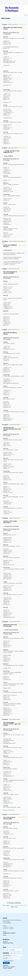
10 (24, 905)
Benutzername (6, 955)
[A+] (16, 3)
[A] (14, 3)
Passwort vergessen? (7, 968)
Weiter (12, 906)
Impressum (5, 941)
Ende (16, 906)
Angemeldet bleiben (8, 960)
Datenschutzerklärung (8, 943)
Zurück (7, 905)
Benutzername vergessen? (9, 966)
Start (4, 905)
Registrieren (5, 965)
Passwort (5, 958)
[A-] (11, 3)
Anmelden (6, 963)
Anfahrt (4, 935)
